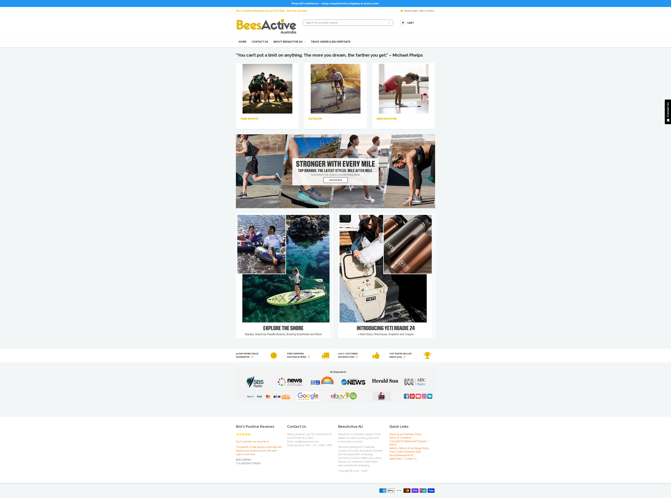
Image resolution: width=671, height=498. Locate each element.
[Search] (389, 23)
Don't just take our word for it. (252, 441)
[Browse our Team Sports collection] (267, 88)
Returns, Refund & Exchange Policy (409, 448)
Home (242, 41)
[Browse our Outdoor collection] (335, 88)
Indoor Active (387, 118)
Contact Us (260, 41)
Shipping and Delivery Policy (405, 434)
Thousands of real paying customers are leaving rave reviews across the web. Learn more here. (259, 451)
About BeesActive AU (287, 41)
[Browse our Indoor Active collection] (404, 88)
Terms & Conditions (400, 437)
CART (410, 22)
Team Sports (249, 118)
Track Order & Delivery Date (331, 41)
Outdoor (315, 118)
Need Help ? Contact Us (403, 458)
